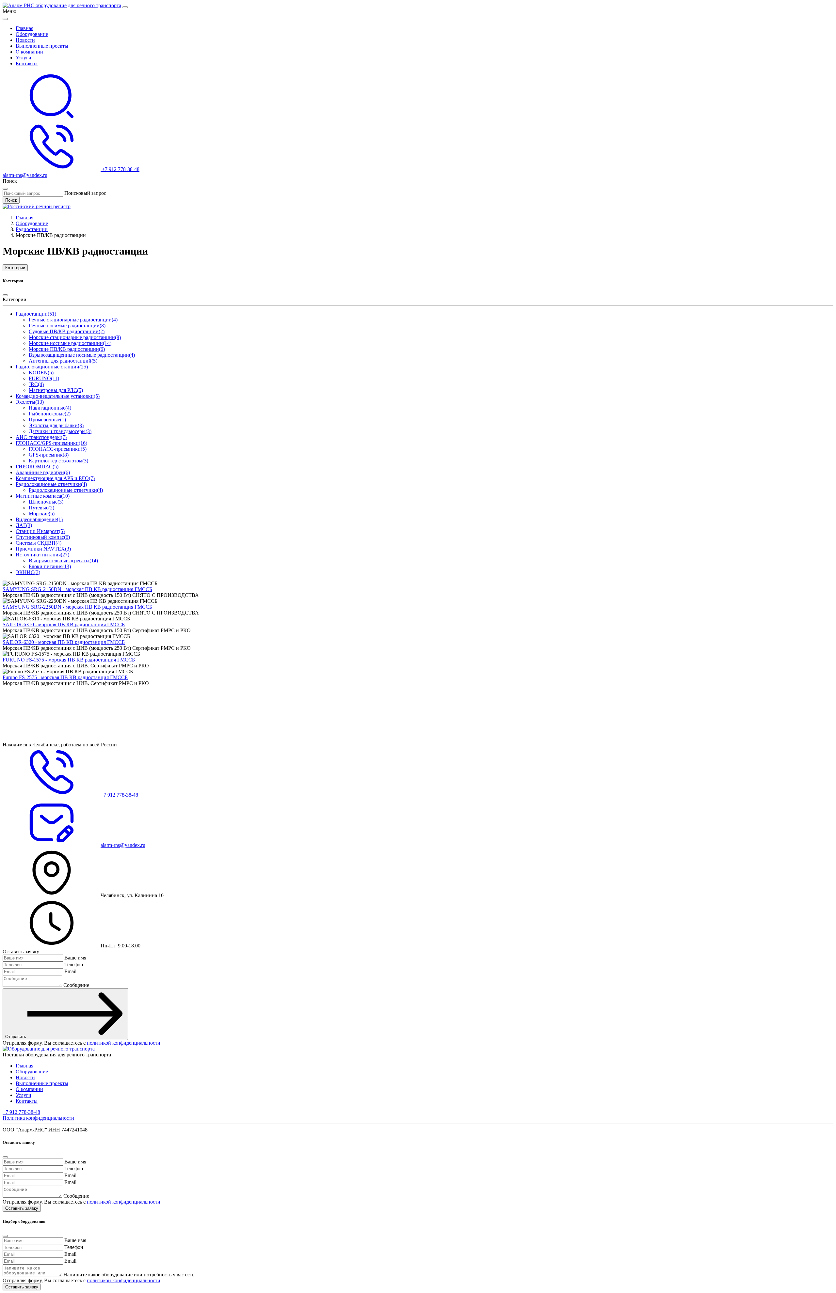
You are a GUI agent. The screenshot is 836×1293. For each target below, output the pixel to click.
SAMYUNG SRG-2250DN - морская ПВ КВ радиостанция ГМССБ (77, 607)
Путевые (41, 507)
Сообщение (76, 985)
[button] (52, 119)
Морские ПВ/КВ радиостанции (67, 349)
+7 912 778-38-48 (21, 1112)
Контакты (27, 63)
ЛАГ (24, 525)
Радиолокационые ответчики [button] (51, 484)
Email (70, 971)
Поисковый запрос (85, 193)
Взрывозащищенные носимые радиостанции (82, 355)
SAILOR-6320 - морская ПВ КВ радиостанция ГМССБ (64, 642)
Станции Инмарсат (40, 531)
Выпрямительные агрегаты (63, 560)
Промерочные (47, 419)
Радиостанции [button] (36, 314)
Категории (15, 267)
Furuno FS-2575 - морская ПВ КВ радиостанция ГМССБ (65, 677)
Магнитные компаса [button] (43, 496)
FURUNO (44, 378)
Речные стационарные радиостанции (73, 319)
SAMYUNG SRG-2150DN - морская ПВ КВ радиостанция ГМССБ (77, 589)
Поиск (11, 200)
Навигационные (50, 408)
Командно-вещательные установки (58, 396)
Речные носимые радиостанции (67, 325)
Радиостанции (32, 229)
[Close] (5, 19)
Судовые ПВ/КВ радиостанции (66, 331)
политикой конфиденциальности (123, 1043)
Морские (42, 513)
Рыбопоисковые (50, 413)
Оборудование (32, 34)
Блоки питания (50, 566)
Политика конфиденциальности (38, 1118)
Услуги (23, 57)
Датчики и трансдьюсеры (60, 431)
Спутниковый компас (43, 537)
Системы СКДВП (38, 543)
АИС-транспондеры (41, 437)
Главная (24, 28)
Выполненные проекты (42, 46)
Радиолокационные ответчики (66, 490)
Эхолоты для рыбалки (56, 425)
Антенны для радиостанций (63, 361)
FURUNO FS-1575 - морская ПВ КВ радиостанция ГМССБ (69, 659)
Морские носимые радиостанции (70, 343)
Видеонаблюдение (39, 519)
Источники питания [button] (42, 554)
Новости (25, 40)
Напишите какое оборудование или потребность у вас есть (128, 1274)
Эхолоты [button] (30, 402)
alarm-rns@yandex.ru (25, 175)
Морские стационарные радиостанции (75, 337)
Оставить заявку (21, 1208)
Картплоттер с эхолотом (58, 460)
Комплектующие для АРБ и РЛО (55, 478)
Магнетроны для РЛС (56, 390)
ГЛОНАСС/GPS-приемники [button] (51, 443)
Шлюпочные (46, 502)
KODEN (41, 372)
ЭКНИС (28, 572)
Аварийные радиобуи (43, 472)
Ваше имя (75, 957)
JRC (36, 384)
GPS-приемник (49, 455)
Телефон (73, 964)
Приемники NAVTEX (43, 549)
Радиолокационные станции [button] (52, 366)
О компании (29, 52)
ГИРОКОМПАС (37, 466)
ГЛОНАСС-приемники (58, 449)
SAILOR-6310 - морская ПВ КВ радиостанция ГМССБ (64, 624)
